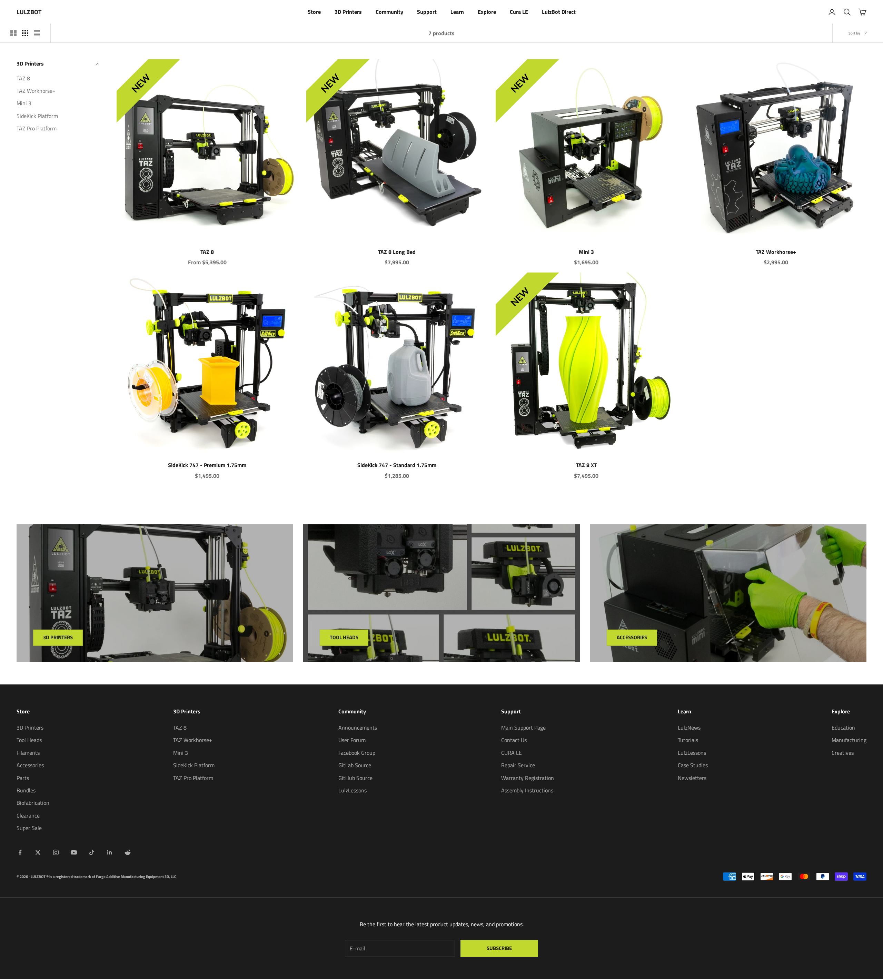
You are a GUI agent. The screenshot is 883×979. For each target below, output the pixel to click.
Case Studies (693, 765)
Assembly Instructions (527, 790)
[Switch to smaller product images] (25, 33)
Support (427, 12)
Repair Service (518, 765)
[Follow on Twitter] (37, 852)
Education (843, 727)
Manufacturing (849, 740)
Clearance (28, 815)
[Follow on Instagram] (55, 852)
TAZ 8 (23, 78)
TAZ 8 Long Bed (397, 252)
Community (389, 12)
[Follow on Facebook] (20, 852)
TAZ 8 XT (586, 465)
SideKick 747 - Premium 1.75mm (207, 465)
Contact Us (514, 740)
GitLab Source (354, 765)
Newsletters (692, 778)
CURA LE (511, 753)
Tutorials (688, 740)
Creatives (843, 753)
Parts (23, 778)
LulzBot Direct (559, 12)
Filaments (28, 753)
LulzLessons (352, 790)
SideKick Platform (37, 116)
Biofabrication (33, 803)
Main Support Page (523, 727)
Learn (457, 12)
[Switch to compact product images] (37, 33)
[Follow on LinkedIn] (109, 852)
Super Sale (29, 828)
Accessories (632, 637)
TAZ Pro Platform (37, 129)
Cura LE (519, 12)
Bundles (26, 790)
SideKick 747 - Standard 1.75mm (396, 465)
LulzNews (689, 727)
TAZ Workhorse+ (36, 91)
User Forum (352, 740)
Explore (487, 12)
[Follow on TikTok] (91, 852)
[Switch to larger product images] (13, 33)
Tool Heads (344, 637)
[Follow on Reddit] (127, 852)
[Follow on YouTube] (73, 852)
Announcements (357, 727)
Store (314, 12)
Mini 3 (24, 103)
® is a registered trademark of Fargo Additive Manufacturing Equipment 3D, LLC (111, 876)
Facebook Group (356, 753)
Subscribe (499, 948)
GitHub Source (355, 778)
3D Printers (348, 12)
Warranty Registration (527, 778)
